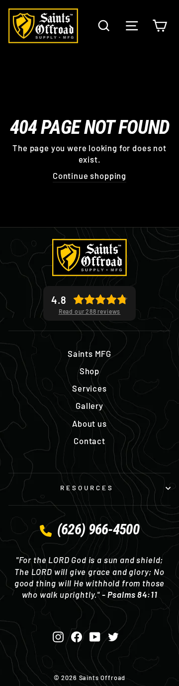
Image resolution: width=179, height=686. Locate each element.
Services (89, 388)
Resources (87, 488)
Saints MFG (89, 353)
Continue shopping (89, 175)
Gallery (89, 405)
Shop (89, 371)
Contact (89, 441)
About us (89, 423)
